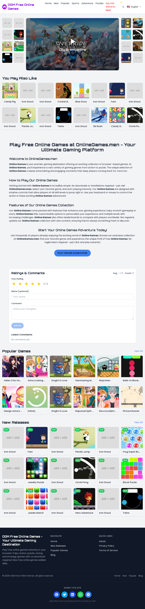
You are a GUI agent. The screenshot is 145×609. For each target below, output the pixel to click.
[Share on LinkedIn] (72, 594)
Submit (17, 325)
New (56, 3)
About (102, 541)
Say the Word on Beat (113, 7)
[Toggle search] (123, 6)
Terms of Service (108, 550)
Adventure (87, 3)
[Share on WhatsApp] (80, 594)
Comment (16, 303)
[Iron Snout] (7, 23)
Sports (75, 3)
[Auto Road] (126, 23)
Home (48, 3)
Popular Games (59, 550)
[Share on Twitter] (64, 594)
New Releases (58, 545)
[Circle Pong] (138, 35)
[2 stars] (20, 283)
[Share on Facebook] (57, 594)
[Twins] (7, 58)
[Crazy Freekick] (19, 46)
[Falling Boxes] (126, 35)
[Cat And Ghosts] (138, 46)
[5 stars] (38, 283)
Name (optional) (20, 291)
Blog (53, 555)
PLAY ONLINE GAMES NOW (72, 253)
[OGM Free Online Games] (4, 6)
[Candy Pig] (7, 46)
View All (138, 351)
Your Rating (17, 278)
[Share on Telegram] (88, 594)
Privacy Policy (106, 545)
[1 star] (13, 283)
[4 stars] (32, 283)
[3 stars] (26, 283)
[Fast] (126, 58)
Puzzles (99, 3)
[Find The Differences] (138, 23)
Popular (65, 3)
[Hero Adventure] (19, 35)
